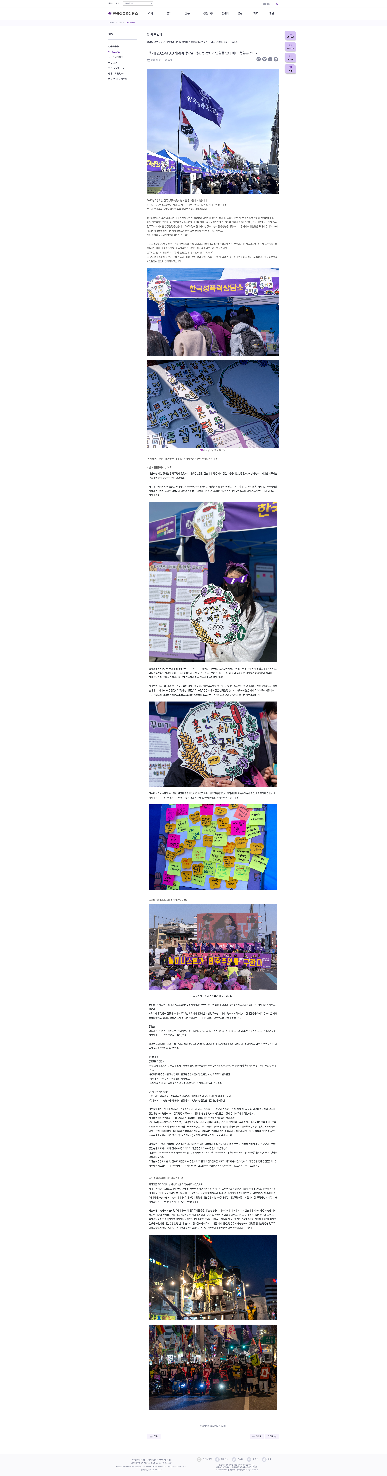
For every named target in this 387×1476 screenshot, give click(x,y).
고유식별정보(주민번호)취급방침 (159, 1460)
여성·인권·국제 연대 (117, 79)
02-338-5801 (146, 1467)
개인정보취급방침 (138, 1460)
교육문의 (290, 71)
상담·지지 (208, 13)
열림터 (110, 3)
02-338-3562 (156, 1470)
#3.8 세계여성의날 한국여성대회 (213, 1426)
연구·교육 (112, 62)
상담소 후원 (290, 37)
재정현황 (290, 60)
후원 (271, 13)
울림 (117, 3)
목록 (155, 1436)
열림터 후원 (290, 48)
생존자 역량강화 (115, 73)
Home (111, 23)
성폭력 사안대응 (115, 57)
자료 (255, 13)
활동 (120, 23)
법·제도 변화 (130, 23)
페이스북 (224, 1459)
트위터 (240, 1459)
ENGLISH (267, 4)
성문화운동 (113, 46)
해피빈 (270, 1459)
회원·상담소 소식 (116, 68)
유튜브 (255, 1459)
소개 (150, 13)
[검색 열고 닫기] (277, 4)
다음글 (270, 1436)
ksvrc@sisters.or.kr (179, 1467)
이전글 (258, 1436)
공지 (169, 13)
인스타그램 (207, 1459)
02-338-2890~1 (128, 1467)
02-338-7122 (161, 1467)
